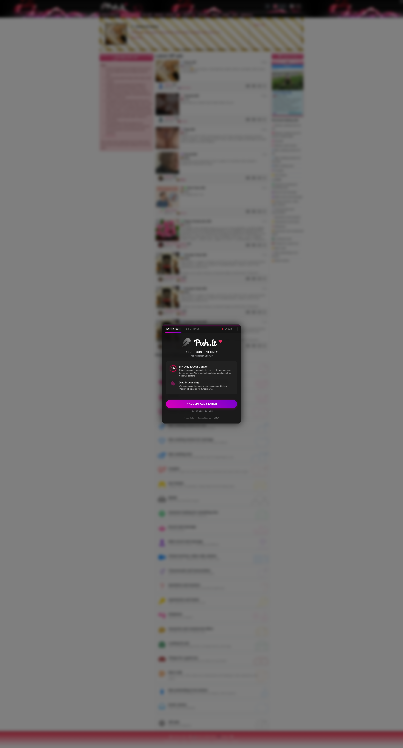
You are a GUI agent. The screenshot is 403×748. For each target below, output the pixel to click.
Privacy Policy (189, 418)
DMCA (216, 418)
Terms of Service (204, 418)
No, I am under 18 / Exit (202, 411)
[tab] (173, 329)
